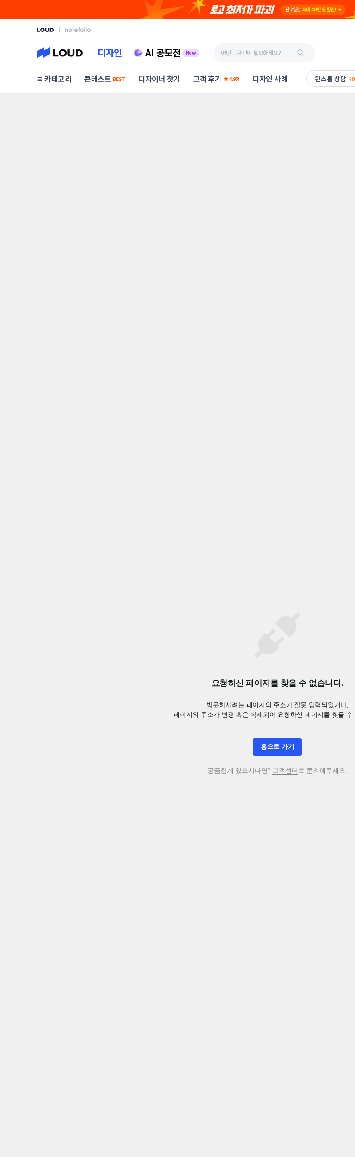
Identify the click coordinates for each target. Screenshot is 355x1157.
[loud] (45, 30)
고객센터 (285, 770)
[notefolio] (78, 29)
